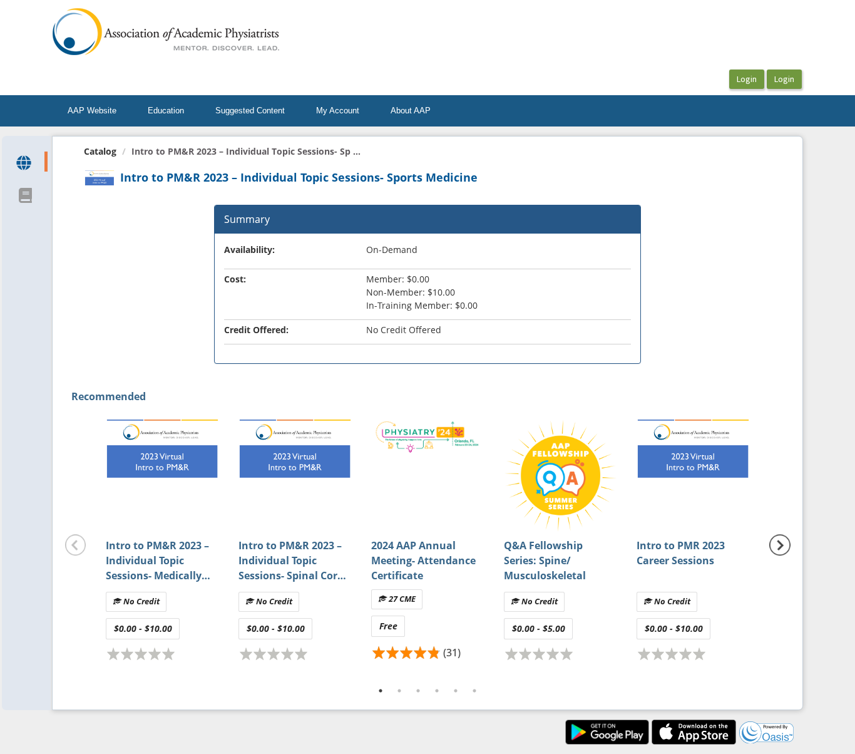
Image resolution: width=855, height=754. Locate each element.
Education (166, 110)
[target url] (24, 162)
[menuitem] (92, 111)
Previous (75, 544)
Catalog (100, 151)
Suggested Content (250, 110)
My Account (337, 110)
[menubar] (249, 111)
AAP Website (92, 110)
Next (780, 544)
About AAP (411, 110)
